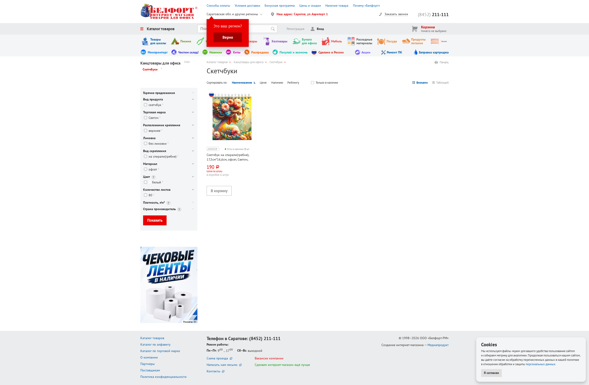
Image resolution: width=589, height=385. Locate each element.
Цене (263, 83)
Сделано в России (331, 52)
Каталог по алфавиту (155, 344)
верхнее (155, 131)
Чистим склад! (188, 52)
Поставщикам (150, 370)
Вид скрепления (154, 151)
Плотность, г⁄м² (154, 202)
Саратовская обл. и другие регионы (232, 14)
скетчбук (156, 105)
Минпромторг (157, 52)
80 (151, 195)
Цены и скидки (310, 5)
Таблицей (442, 83)
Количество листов (156, 189)
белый (157, 182)
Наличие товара (336, 5)
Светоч (155, 118)
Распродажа (260, 52)
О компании (149, 357)
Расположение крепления (161, 125)
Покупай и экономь (294, 52)
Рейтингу (293, 83)
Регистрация (295, 29)
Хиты (236, 52)
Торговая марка (154, 112)
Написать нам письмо (222, 365)
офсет (154, 169)
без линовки (159, 143)
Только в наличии (327, 83)
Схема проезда (217, 358)
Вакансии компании (269, 358)
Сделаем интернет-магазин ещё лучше (282, 365)
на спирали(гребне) (164, 156)
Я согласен (491, 373)
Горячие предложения (159, 92)
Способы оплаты (218, 5)
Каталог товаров (161, 28)
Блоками (422, 83)
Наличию (277, 83)
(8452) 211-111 (264, 338)
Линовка (149, 138)
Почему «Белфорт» (366, 5)
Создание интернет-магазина (402, 345)
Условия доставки (247, 5)
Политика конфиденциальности (163, 377)
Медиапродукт (438, 345)
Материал (150, 163)
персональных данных (540, 364)
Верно (227, 37)
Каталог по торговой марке (160, 351)
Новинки (215, 52)
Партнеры (147, 364)
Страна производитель (159, 209)
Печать (444, 62)
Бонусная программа (280, 5)
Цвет (146, 176)
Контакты (213, 371)
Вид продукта (153, 99)
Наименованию (242, 83)
